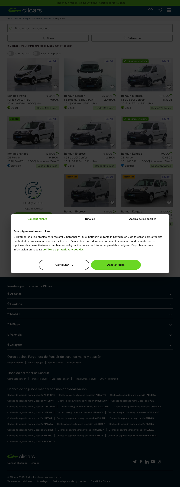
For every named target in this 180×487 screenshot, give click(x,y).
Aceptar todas (115, 264)
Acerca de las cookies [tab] (142, 218)
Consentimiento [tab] (37, 218)
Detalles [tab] (90, 218)
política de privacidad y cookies (63, 249)
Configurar (62, 264)
